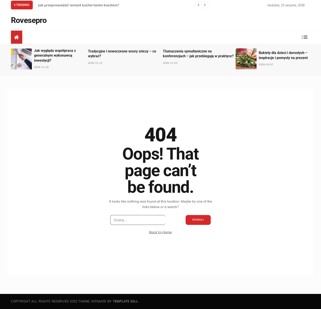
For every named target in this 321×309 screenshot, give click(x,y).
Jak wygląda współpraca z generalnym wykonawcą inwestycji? (55, 55)
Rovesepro (29, 20)
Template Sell (125, 301)
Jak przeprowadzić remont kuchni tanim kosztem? (78, 5)
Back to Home (160, 232)
